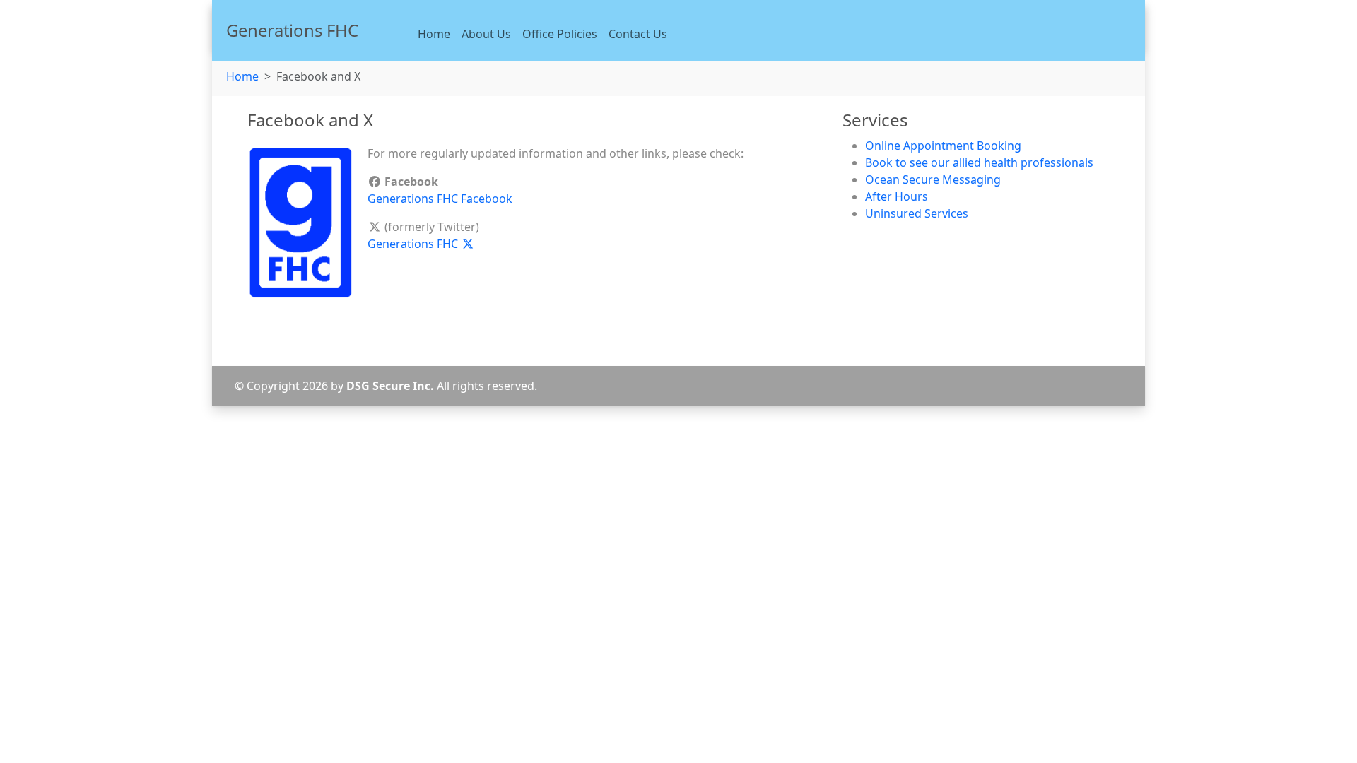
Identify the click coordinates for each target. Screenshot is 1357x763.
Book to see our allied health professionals (979, 162)
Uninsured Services (916, 213)
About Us (486, 34)
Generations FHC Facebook (440, 198)
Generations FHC (414, 244)
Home (434, 34)
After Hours (896, 196)
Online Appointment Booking (943, 145)
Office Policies (559, 34)
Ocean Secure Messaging (933, 179)
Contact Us (638, 34)
